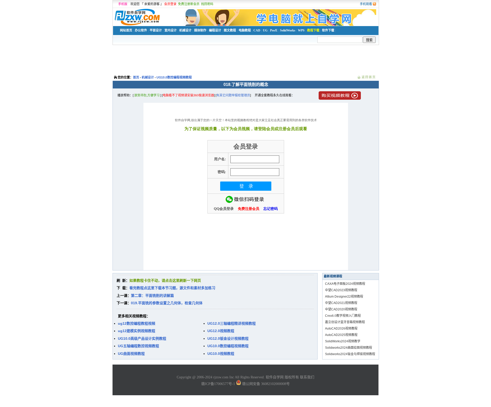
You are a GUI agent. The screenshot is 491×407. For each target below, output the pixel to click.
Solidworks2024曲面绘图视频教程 (348, 347)
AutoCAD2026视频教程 (341, 328)
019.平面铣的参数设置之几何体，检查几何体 (167, 303)
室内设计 (170, 30)
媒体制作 (200, 30)
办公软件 (141, 30)
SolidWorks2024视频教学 (342, 341)
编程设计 (215, 30)
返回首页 (369, 77)
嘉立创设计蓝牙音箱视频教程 (345, 322)
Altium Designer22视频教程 (344, 296)
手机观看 (366, 4)
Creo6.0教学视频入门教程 (343, 316)
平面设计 (156, 30)
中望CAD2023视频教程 (341, 290)
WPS (301, 30)
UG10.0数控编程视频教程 (174, 77)
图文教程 (230, 30)
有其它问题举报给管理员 (233, 95)
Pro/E (273, 30)
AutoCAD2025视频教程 (341, 335)
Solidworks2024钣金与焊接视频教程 (350, 354)
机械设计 (185, 30)
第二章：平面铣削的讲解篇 (152, 295)
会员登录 (170, 4)
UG (265, 30)
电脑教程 (245, 30)
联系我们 (307, 377)
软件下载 (328, 30)
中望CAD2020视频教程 (341, 309)
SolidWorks (287, 30)
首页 (136, 77)
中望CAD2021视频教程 (341, 303)
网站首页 (126, 30)
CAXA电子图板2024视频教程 (345, 284)
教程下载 (313, 30)
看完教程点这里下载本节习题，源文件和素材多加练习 (172, 288)
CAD (256, 30)
